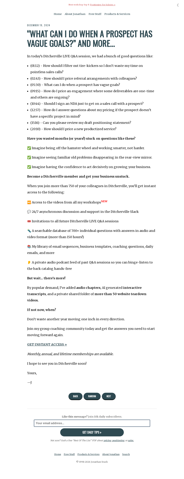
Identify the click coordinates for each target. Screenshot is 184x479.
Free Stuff (95, 14)
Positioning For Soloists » (102, 5)
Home (58, 14)
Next (109, 396)
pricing (107, 440)
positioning (118, 440)
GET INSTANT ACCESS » (47, 345)
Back (75, 396)
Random (92, 396)
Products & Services (117, 14)
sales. (131, 440)
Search (126, 454)
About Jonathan (75, 14)
